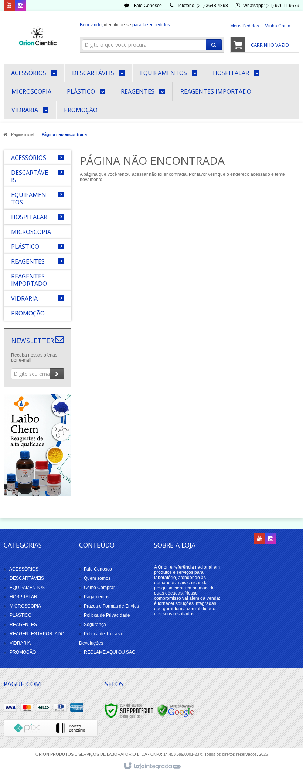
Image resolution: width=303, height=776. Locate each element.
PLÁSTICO (20, 615)
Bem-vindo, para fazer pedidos (125, 24)
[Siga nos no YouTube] (259, 539)
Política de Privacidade (107, 615)
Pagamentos (96, 596)
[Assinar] (57, 373)
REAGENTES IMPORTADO (37, 633)
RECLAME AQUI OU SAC (109, 652)
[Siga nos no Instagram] (20, 6)
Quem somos (97, 578)
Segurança (95, 624)
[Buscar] (214, 44)
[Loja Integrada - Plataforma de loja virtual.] (151, 766)
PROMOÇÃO (23, 652)
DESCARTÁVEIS (27, 578)
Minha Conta (277, 26)
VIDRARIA (20, 643)
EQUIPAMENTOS (27, 587)
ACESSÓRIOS (23, 569)
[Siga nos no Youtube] (9, 6)
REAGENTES (23, 624)
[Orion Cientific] (37, 35)
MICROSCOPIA (25, 606)
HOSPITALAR (23, 596)
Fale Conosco (147, 5)
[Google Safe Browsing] (175, 710)
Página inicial (22, 134)
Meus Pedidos (244, 26)
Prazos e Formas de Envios (111, 606)
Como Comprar (99, 587)
